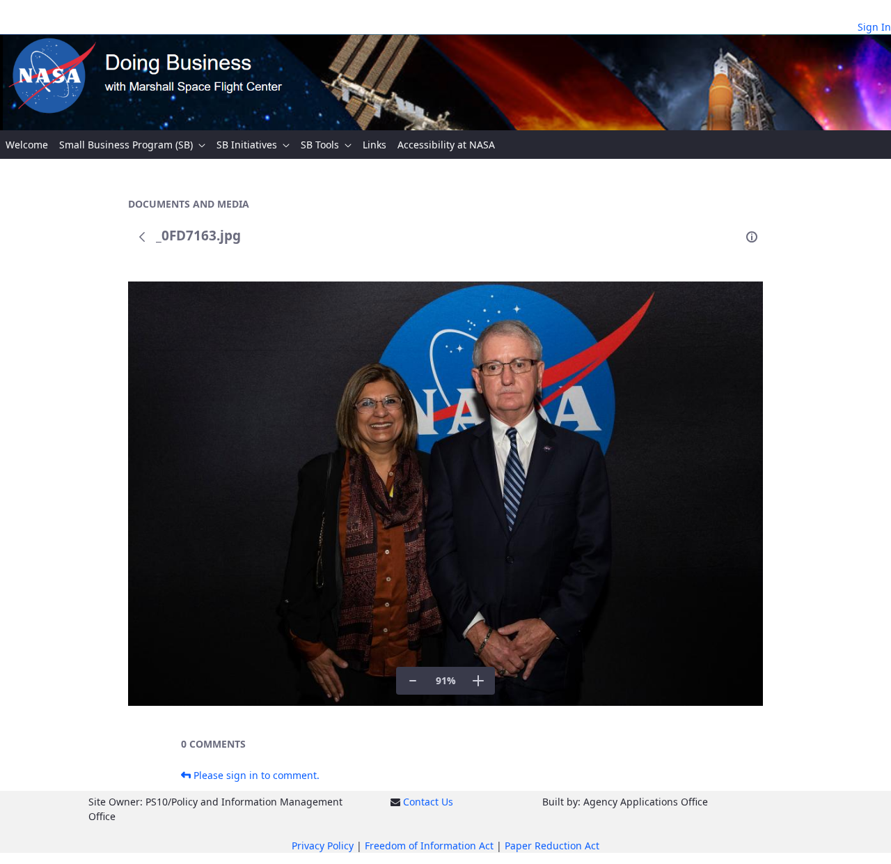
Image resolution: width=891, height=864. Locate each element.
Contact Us (428, 801)
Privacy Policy (323, 845)
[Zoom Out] (413, 681)
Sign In (874, 26)
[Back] (142, 237)
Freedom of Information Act (429, 845)
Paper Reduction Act (552, 845)
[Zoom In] (478, 681)
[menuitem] (27, 144)
